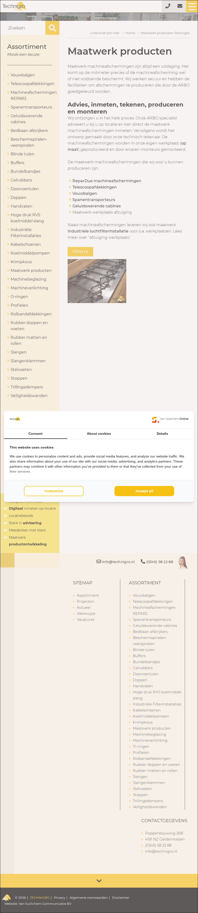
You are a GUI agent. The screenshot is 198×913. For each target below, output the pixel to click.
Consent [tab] (35, 433)
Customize (53, 491)
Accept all (144, 491)
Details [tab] (162, 433)
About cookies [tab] (99, 433)
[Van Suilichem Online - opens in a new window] (170, 420)
